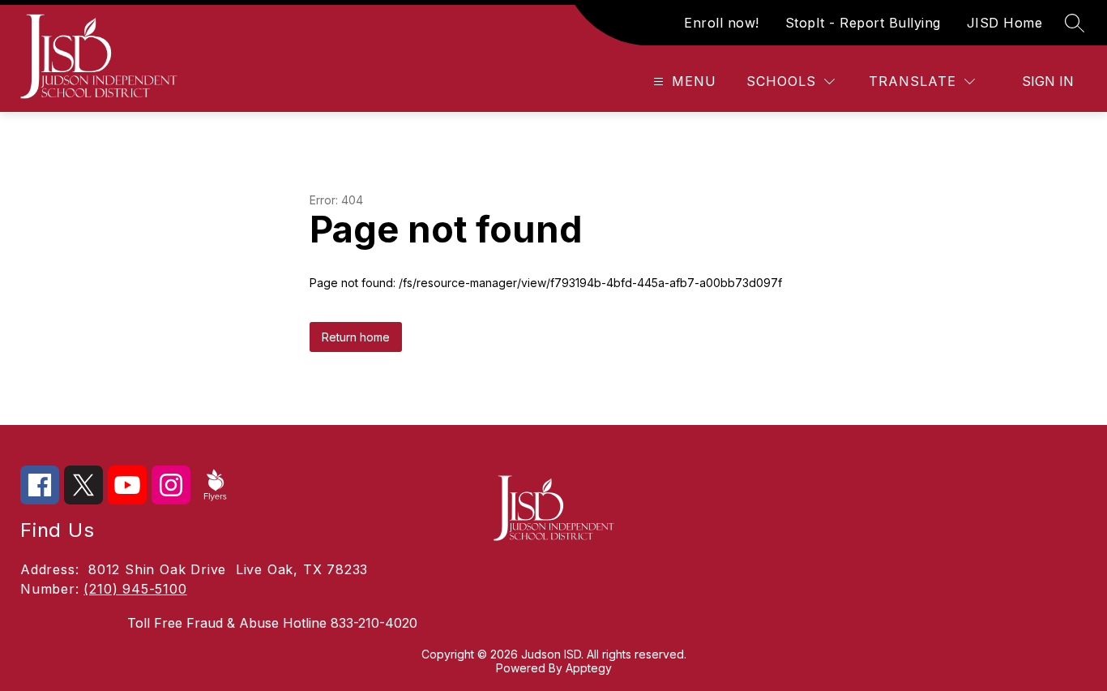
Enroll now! (721, 23)
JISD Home (1005, 23)
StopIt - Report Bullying (863, 23)
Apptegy (589, 668)
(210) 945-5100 (134, 589)
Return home (356, 337)
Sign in (1048, 81)
